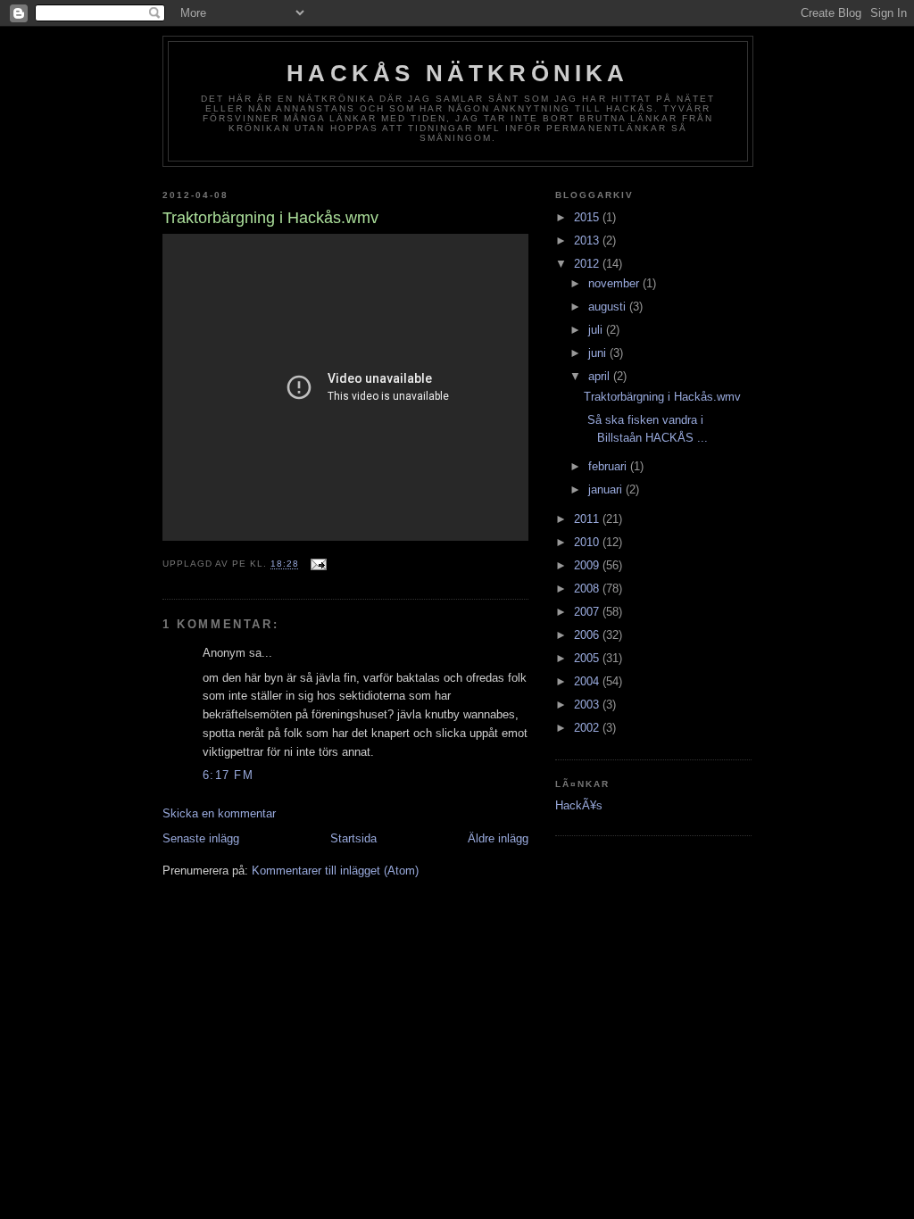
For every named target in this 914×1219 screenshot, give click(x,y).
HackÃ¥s (578, 805)
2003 (588, 704)
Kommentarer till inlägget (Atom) (335, 870)
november (615, 283)
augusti (608, 306)
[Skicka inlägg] (318, 564)
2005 (588, 658)
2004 (588, 681)
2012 (588, 263)
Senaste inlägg (200, 838)
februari (609, 466)
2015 (588, 217)
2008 (588, 588)
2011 (588, 519)
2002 (588, 727)
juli (597, 329)
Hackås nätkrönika (457, 73)
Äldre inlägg (498, 838)
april (600, 376)
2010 (588, 542)
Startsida (353, 838)
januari (607, 489)
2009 (588, 565)
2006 (588, 635)
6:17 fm (228, 775)
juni (599, 353)
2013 (588, 240)
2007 (588, 611)
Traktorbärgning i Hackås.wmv (662, 396)
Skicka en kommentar (219, 813)
